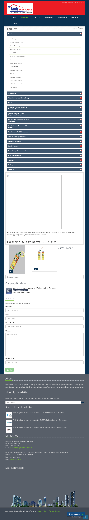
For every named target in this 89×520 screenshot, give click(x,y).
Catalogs (36, 18)
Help (75, 2)
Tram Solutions (14, 53)
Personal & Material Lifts (16, 42)
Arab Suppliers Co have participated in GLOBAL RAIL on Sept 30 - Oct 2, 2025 (40, 420)
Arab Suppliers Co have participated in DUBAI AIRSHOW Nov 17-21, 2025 (38, 413)
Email (7, 315)
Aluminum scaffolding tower (17, 60)
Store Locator (67, 2)
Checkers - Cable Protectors (17, 56)
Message (8, 331)
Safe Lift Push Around (15, 80)
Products (24, 18)
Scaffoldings (13, 39)
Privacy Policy (42, 511)
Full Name (8, 306)
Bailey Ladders (14, 66)
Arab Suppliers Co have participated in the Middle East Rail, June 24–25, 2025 (40, 427)
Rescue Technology (15, 46)
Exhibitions (49, 18)
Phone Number (10, 323)
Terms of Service (54, 511)
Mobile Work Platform (16, 63)
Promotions (62, 18)
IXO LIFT (12, 73)
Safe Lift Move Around (16, 84)
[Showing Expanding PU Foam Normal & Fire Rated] (44, 202)
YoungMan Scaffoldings (16, 70)
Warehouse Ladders (15, 49)
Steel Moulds (13, 87)
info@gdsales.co (15, 459)
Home (14, 18)
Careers (81, 2)
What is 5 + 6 (9, 359)
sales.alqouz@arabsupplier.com (21, 448)
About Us (74, 18)
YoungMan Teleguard (15, 77)
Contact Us (16, 23)
